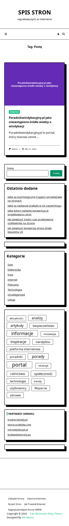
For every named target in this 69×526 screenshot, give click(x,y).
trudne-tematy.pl (18, 419)
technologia (18, 381)
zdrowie (15, 395)
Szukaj (10, 168)
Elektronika (14, 269)
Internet (14, 111)
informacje (22, 333)
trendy (38, 381)
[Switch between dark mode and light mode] (58, 34)
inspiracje (18, 341)
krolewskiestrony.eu (19, 434)
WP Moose (28, 517)
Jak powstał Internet (34, 504)
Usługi (11, 299)
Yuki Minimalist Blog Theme (46, 513)
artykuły (17, 325)
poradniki (16, 357)
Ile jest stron (14, 504)
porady (38, 356)
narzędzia (43, 342)
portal (19, 364)
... (38, 137)
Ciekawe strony (16, 498)
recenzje (43, 365)
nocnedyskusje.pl (18, 429)
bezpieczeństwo (43, 326)
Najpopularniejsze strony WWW (25, 509)
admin (15, 149)
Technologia (15, 289)
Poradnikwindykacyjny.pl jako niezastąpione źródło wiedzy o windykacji (30, 122)
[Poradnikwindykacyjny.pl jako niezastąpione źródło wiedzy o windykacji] (34, 84)
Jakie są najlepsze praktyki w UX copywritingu (34, 205)
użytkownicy (18, 388)
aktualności (16, 318)
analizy (37, 318)
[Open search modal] (63, 34)
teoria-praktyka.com (19, 424)
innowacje (50, 334)
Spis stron (34, 12)
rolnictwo (17, 373)
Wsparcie (40, 388)
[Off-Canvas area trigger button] (5, 34)
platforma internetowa (25, 349)
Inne (10, 274)
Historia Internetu (36, 498)
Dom (10, 264)
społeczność (43, 373)
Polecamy (13, 284)
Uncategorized (16, 294)
